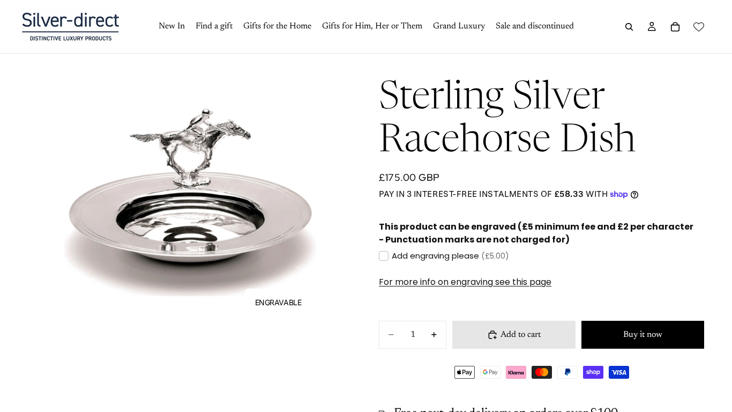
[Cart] (675, 27)
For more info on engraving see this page (465, 282)
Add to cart (521, 334)
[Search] (629, 27)
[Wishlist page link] (698, 26)
